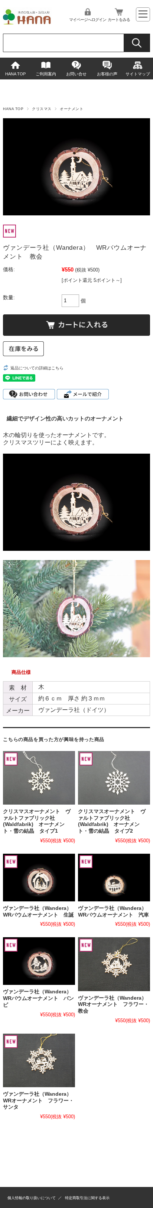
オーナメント (71, 109)
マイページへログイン (87, 19)
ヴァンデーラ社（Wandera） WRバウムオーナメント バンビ (40, 998)
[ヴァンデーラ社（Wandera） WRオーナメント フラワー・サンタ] (39, 1060)
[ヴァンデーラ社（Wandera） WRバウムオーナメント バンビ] (39, 961)
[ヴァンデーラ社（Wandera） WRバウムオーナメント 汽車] (114, 877)
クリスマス (41, 109)
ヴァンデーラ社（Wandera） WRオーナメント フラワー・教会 (115, 1004)
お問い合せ (76, 74)
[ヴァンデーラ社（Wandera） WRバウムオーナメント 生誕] (39, 877)
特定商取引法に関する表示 (87, 1198)
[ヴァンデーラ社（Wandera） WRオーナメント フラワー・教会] (114, 964)
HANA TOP (15, 74)
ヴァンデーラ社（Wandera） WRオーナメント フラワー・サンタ (40, 1100)
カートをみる (119, 19)
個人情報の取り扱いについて (31, 1198)
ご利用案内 (46, 74)
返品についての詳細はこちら (37, 368)
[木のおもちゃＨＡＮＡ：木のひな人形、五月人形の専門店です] (27, 22)
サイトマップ (138, 74)
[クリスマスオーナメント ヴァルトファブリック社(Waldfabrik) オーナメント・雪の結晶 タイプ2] (114, 778)
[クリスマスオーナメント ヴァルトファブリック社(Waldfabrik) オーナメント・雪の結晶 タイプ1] (39, 778)
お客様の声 (107, 74)
